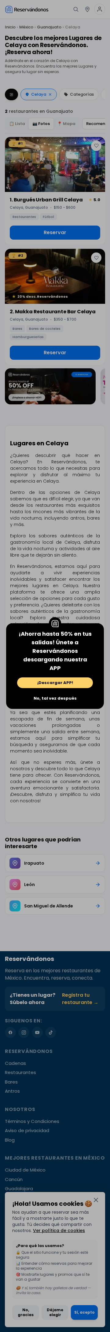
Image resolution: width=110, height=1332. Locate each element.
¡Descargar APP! (55, 683)
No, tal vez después (55, 698)
